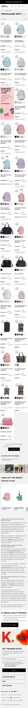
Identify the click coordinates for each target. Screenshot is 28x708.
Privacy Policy (17, 376)
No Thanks (19, 381)
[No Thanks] (24, 325)
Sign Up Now (8, 381)
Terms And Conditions (12, 377)
